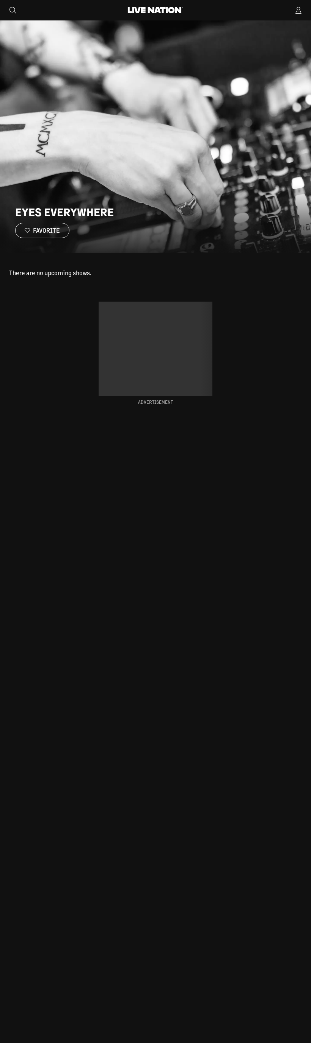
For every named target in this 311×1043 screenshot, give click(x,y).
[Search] (13, 10)
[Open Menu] (298, 10)
